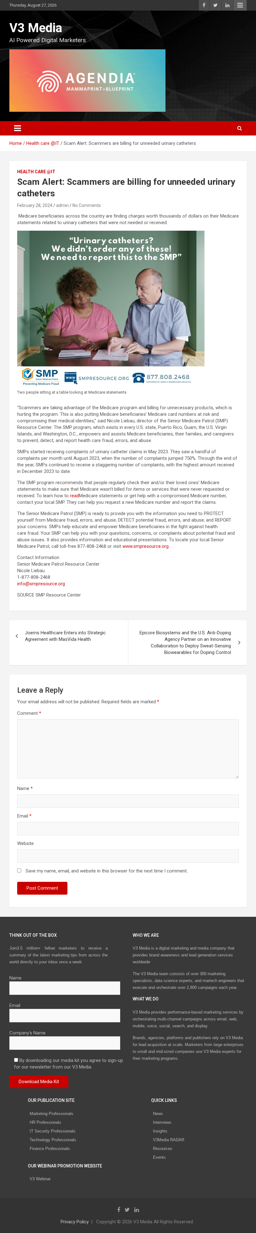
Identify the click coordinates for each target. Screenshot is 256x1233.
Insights (160, 1131)
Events (159, 1157)
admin (62, 205)
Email (24, 816)
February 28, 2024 (34, 205)
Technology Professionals (53, 1139)
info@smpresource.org (41, 584)
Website (25, 843)
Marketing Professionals (51, 1113)
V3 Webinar (40, 1179)
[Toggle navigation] (17, 128)
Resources (162, 1148)
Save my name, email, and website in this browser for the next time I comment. (107, 871)
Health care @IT (36, 171)
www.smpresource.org (145, 546)
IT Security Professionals (53, 1131)
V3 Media (35, 28)
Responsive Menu (240, 5)
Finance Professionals (50, 1148)
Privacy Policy (75, 1222)
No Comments (86, 205)
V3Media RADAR (168, 1139)
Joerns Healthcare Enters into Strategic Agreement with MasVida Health (65, 636)
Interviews (162, 1122)
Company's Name (27, 1033)
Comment (29, 713)
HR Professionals (45, 1122)
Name (25, 788)
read (74, 496)
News (158, 1113)
